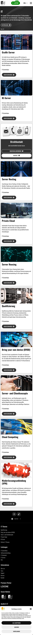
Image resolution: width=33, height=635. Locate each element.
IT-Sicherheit (4, 555)
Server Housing (9, 264)
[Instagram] (14, 514)
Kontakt (2, 578)
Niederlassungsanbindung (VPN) (14, 482)
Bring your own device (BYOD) (16, 349)
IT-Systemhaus (5, 70)
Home (2, 29)
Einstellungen (16, 631)
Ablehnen (16, 627)
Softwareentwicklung (6, 553)
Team (2, 571)
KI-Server (6, 98)
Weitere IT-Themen (5, 542)
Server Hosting (9, 179)
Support (2, 573)
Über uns (3, 568)
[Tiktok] (19, 514)
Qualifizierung (8, 306)
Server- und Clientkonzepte (15, 393)
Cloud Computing (10, 437)
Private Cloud (8, 220)
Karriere (2, 575)
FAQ (2, 560)
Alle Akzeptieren (16, 623)
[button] (30, 609)
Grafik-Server (8, 52)
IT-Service (3, 558)
